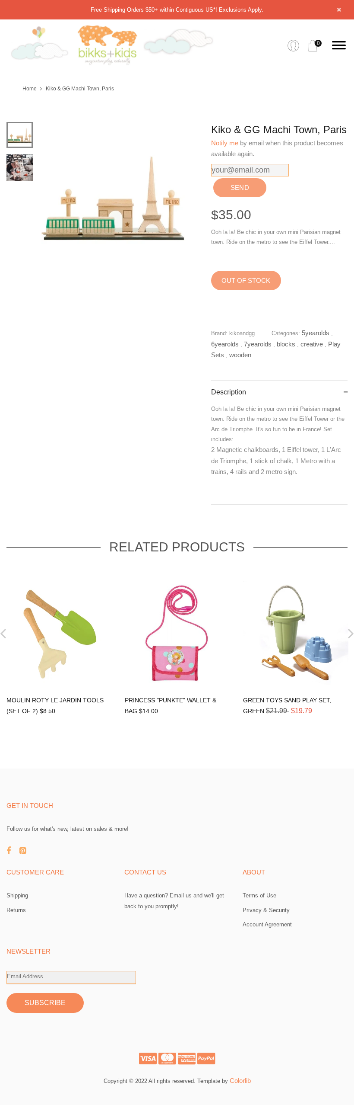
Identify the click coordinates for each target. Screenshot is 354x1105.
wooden (240, 355)
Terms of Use (259, 895)
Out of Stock (245, 280)
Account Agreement (267, 924)
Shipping (17, 895)
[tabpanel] (114, 195)
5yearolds (315, 332)
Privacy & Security (266, 910)
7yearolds (258, 344)
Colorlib (240, 1080)
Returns (16, 910)
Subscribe (45, 1002)
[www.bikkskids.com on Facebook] (12, 851)
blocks (286, 344)
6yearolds (225, 344)
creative (311, 344)
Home (29, 89)
